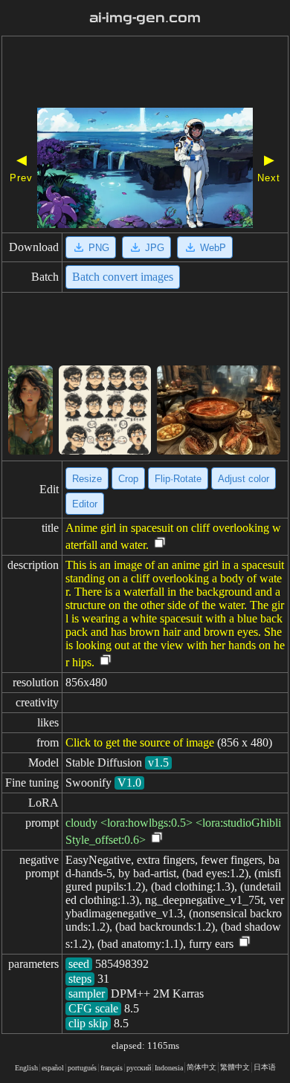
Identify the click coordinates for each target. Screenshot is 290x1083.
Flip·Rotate (178, 478)
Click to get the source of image (139, 742)
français (111, 1068)
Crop (128, 478)
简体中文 (201, 1067)
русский (138, 1068)
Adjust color (243, 478)
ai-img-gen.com (145, 18)
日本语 (265, 1067)
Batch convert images (122, 276)
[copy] (160, 543)
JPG (154, 247)
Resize (87, 478)
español (53, 1068)
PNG (98, 247)
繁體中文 (235, 1067)
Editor (84, 504)
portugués (82, 1068)
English (26, 1068)
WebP (213, 247)
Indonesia (169, 1068)
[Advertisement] (145, 74)
